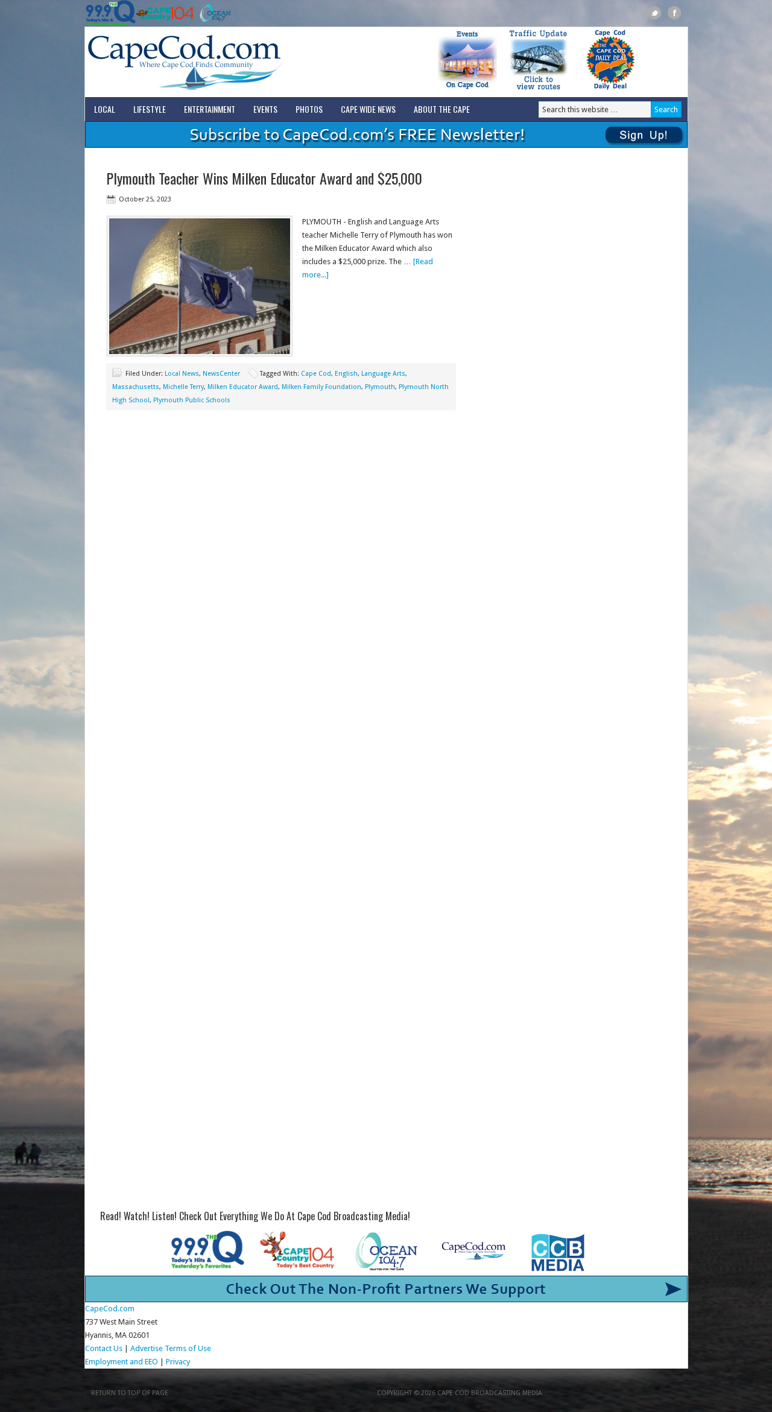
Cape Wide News (368, 109)
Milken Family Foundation (321, 387)
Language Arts (383, 374)
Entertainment (209, 109)
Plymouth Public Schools (191, 400)
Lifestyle (149, 109)
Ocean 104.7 (213, 13)
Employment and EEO (121, 1361)
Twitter (655, 13)
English (346, 374)
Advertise (146, 1348)
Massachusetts (135, 387)
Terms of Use (188, 1348)
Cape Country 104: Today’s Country (165, 13)
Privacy (179, 1361)
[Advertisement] (281, 518)
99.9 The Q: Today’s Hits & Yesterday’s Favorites (110, 13)
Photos (309, 109)
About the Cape (442, 109)
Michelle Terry (183, 387)
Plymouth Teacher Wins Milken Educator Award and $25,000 (264, 178)
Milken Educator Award (242, 387)
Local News (182, 374)
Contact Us (103, 1348)
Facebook (675, 13)
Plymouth (380, 387)
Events (265, 109)
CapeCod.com (237, 62)
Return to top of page (129, 1393)
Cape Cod (316, 374)
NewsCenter (221, 374)
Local (104, 109)
